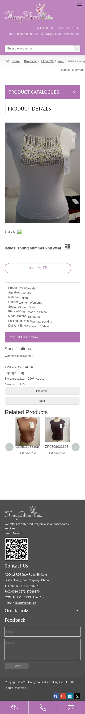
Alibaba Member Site (66, 33)
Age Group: (15, 292)
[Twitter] (77, 696)
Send (16, 666)
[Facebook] (56, 696)
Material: (13, 297)
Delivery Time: (17, 325)
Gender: (13, 302)
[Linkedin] (70, 696)
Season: (13, 306)
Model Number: (18, 316)
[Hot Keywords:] (77, 48)
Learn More (13, 533)
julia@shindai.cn (27, 33)
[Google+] (63, 696)
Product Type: (17, 287)
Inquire (35, 268)
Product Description (23, 337)
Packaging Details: (20, 321)
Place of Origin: (18, 311)
